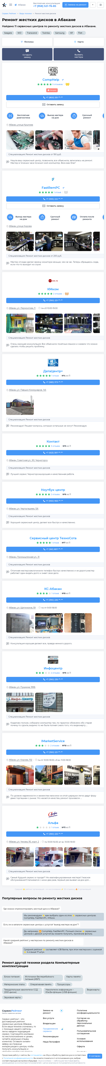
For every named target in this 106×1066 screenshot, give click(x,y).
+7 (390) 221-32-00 (54, 752)
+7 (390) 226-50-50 (54, 600)
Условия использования (85, 1039)
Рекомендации (51, 1036)
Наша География (51, 1042)
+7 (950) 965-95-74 (54, 501)
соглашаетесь (37, 1055)
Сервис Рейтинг (9, 13)
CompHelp (51, 80)
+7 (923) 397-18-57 (54, 452)
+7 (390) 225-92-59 (54, 834)
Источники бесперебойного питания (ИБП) (39, 977)
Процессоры (63, 984)
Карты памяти (73, 976)
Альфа (53, 823)
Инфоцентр (53, 668)
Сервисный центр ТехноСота (53, 538)
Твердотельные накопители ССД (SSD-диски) (21, 990)
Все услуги (48, 1018)
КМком (53, 289)
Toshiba (46, 33)
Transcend (32, 33)
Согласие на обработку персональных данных (84, 1022)
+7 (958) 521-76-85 (44, 6)
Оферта (81, 1046)
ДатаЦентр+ (53, 371)
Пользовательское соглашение (86, 1032)
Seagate (8, 33)
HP (71, 33)
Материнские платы (14, 984)
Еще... (81, 33)
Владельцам (49, 1023)
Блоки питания (11, 976)
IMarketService (53, 741)
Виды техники (25, 13)
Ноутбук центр (53, 490)
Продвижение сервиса (50, 1030)
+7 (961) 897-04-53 (54, 549)
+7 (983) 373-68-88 (54, 382)
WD (19, 33)
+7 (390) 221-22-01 (54, 300)
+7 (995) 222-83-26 (54, 199)
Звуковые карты (12, 997)
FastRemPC (51, 188)
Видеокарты (93, 989)
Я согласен (94, 1056)
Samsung (59, 33)
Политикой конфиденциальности (18, 1058)
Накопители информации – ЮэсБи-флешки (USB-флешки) (61, 990)
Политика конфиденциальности (87, 1011)
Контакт (53, 441)
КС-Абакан (53, 589)
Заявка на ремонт (77, 4)
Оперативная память (40, 984)
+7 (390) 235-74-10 (54, 679)
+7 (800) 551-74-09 (54, 97)
